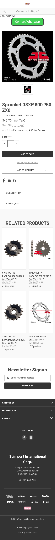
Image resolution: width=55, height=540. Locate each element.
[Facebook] (3, 181)
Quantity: (7, 137)
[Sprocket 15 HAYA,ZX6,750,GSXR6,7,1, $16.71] (14, 248)
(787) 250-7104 (29, 480)
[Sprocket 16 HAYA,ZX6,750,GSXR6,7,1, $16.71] (14, 312)
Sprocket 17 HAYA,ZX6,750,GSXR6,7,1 (41, 274)
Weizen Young (32, 532)
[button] (27, 22)
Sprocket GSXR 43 (38, 336)
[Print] (14, 181)
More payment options (27, 162)
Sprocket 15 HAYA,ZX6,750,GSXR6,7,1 (14, 274)
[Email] (9, 181)
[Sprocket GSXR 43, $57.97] (41, 312)
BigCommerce (32, 528)
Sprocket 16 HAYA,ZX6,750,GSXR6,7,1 (14, 338)
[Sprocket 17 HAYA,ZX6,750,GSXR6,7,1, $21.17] (41, 248)
